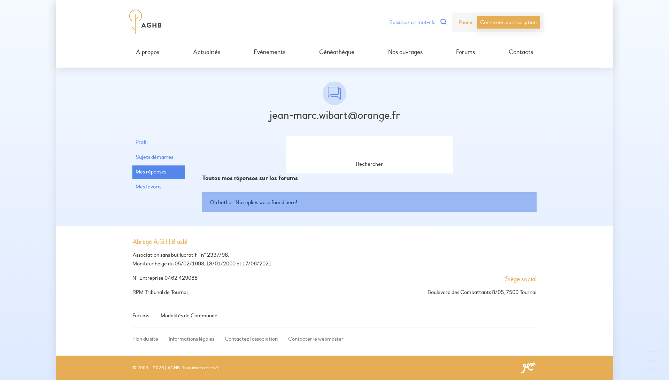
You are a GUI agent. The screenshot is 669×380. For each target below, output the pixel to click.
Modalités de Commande (189, 315)
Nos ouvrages (405, 52)
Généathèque (336, 52)
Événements (269, 52)
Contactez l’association (251, 338)
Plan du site (145, 338)
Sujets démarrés (154, 157)
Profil (141, 142)
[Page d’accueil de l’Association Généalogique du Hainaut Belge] (145, 22)
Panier (466, 22)
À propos (147, 52)
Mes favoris (148, 186)
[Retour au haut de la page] (653, 360)
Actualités (206, 52)
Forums (465, 52)
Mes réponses (151, 171)
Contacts (521, 52)
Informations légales (191, 338)
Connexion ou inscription (508, 22)
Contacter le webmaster (316, 338)
